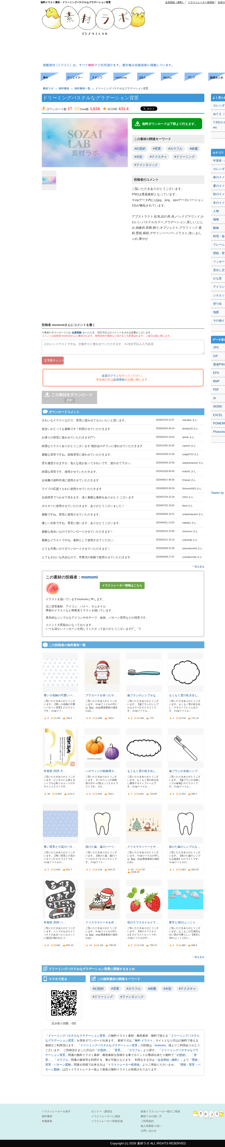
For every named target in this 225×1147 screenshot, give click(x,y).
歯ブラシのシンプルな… (143, 695)
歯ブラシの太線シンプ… (184, 771)
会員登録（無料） (175, 2)
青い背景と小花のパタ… (59, 846)
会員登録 (77, 332)
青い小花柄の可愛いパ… (59, 695)
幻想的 (102, 1050)
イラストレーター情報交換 (107, 1121)
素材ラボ (48, 88)
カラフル (134, 1050)
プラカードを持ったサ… (101, 695)
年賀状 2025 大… (55, 771)
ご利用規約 (147, 1121)
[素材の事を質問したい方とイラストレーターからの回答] (149, 79)
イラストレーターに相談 (105, 1116)
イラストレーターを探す (56, 1111)
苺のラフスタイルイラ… (143, 922)
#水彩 (138, 156)
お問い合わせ (148, 1130)
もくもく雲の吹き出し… (184, 695)
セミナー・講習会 (101, 1111)
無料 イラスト (144, 1040)
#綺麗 (194, 148)
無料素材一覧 (82, 88)
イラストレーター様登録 (201, 2)
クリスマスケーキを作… (101, 922)
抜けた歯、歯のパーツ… (101, 846)
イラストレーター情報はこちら (122, 585)
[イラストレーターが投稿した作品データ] (173, 79)
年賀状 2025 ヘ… (55, 922)
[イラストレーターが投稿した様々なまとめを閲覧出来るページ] (125, 79)
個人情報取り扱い (151, 1125)
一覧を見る (198, 566)
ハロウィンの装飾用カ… (101, 771)
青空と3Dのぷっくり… (183, 922)
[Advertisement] (189, 34)
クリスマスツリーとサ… (143, 846)
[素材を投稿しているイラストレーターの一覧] (78, 79)
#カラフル (175, 148)
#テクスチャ (158, 156)
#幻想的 (139, 148)
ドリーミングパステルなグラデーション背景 (76, 1035)
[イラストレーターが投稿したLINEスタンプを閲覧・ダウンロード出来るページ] (101, 79)
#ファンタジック (146, 165)
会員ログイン (110, 375)
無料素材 (64, 88)
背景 (117, 1050)
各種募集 (47, 1121)
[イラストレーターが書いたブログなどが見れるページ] (196, 79)
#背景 (157, 148)
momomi (89, 577)
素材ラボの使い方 (151, 1116)
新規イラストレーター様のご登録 (160, 1111)
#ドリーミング (184, 156)
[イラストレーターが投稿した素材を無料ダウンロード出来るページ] (53, 79)
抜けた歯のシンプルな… (184, 846)
